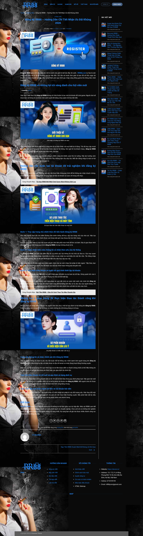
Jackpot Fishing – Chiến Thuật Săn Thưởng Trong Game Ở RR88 (114, 68)
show (29, 90)
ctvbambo (68, 28)
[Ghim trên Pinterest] (61, 420)
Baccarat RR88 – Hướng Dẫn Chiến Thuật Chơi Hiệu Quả (114, 35)
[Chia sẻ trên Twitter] (54, 420)
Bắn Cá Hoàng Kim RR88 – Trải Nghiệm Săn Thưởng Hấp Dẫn (114, 45)
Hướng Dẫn (30, 13)
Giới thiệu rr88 (80, 469)
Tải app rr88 (53, 479)
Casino (60, 4)
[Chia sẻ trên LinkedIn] (65, 420)
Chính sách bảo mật (82, 473)
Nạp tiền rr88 (53, 473)
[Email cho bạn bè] (58, 420)
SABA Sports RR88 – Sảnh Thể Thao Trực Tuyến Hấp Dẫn (114, 110)
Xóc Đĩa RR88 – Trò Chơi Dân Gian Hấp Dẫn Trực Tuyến (114, 162)
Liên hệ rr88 (53, 483)
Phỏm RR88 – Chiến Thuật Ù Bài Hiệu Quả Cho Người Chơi (114, 79)
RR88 (45, 4)
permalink (75, 427)
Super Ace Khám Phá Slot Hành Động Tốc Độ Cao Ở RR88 (114, 25)
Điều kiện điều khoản (82, 483)
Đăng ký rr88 (53, 469)
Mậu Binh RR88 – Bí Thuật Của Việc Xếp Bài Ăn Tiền (114, 100)
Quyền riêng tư (80, 476)
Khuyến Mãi (94, 4)
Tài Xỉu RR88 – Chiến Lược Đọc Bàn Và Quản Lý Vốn (114, 172)
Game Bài (68, 4)
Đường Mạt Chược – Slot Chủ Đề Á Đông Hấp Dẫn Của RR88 (114, 152)
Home (22, 13)
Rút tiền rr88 (53, 476)
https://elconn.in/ (113, 469)
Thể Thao (84, 4)
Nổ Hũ (76, 4)
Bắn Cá (52, 4)
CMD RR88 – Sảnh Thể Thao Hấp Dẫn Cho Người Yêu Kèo (114, 130)
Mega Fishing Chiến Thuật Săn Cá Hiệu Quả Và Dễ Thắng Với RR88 (114, 56)
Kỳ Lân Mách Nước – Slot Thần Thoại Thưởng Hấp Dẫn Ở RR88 (114, 141)
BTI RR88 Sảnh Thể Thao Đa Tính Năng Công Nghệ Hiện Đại (114, 120)
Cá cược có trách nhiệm (83, 479)
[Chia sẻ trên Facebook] (51, 420)
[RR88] (30, 4)
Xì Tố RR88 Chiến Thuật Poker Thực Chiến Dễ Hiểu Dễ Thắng (113, 90)
